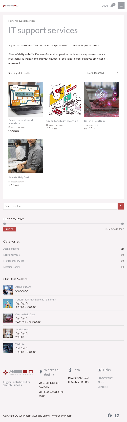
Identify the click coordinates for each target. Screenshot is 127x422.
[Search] (121, 206)
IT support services (13, 260)
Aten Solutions (11, 248)
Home (11, 20)
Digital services (11, 254)
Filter (9, 229)
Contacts (103, 386)
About (101, 382)
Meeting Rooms (11, 266)
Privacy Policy (105, 377)
